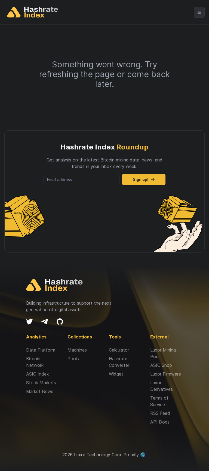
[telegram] (44, 321)
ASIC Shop (161, 365)
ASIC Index (37, 374)
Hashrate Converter (119, 362)
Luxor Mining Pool (163, 353)
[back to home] (32, 12)
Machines (77, 350)
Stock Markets (41, 382)
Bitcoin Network (35, 362)
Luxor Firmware (165, 374)
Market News (39, 391)
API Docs (160, 422)
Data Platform (40, 350)
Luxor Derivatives (161, 386)
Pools (73, 358)
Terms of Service (159, 401)
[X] (29, 321)
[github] (60, 321)
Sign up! (140, 179)
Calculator (119, 350)
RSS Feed (160, 413)
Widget (116, 374)
